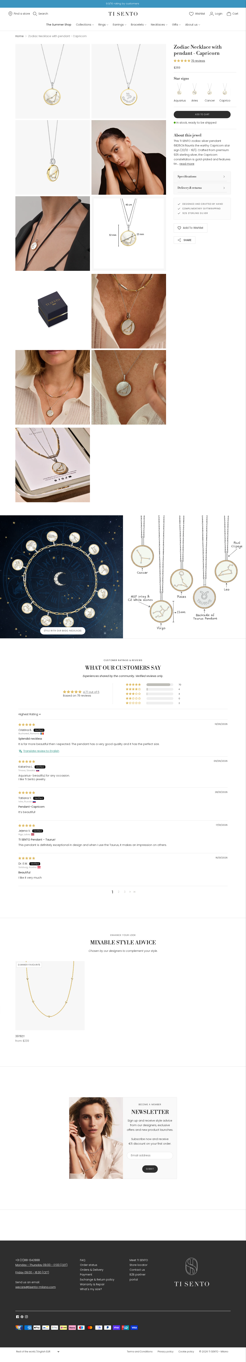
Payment (86, 1274)
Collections (83, 25)
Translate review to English (41, 751)
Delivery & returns (190, 188)
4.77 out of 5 (91, 692)
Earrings (118, 25)
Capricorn (226, 100)
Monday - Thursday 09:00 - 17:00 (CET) (41, 1265)
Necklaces (158, 25)
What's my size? (91, 1289)
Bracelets (137, 25)
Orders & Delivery (91, 1270)
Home (19, 36)
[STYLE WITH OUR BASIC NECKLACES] (61, 576)
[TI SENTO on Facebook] (17, 1317)
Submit (150, 1168)
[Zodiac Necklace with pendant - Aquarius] (179, 89)
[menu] (37, 1351)
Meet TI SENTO (139, 1260)
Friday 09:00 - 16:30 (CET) (32, 1272)
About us (191, 25)
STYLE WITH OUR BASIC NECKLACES (62, 630)
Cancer (210, 100)
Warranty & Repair (92, 1284)
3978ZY (20, 1036)
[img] (26, 725)
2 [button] (118, 892)
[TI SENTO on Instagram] (26, 1317)
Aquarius (180, 100)
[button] (182, 61)
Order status (88, 1265)
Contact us (137, 1270)
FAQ (82, 1260)
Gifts (175, 25)
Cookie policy (186, 1351)
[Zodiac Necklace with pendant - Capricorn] (225, 89)
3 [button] (124, 892)
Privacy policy (166, 1351)
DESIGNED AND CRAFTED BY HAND (202, 203)
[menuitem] (141, 1351)
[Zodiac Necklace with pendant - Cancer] (209, 89)
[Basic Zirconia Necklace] (50, 995)
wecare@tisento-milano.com (35, 1287)
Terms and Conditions (140, 1351)
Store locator (138, 1265)
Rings (102, 25)
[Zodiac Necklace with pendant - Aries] (194, 89)
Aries (194, 100)
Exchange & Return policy (97, 1279)
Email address (139, 1149)
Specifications (187, 176)
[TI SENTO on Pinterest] (22, 1317)
